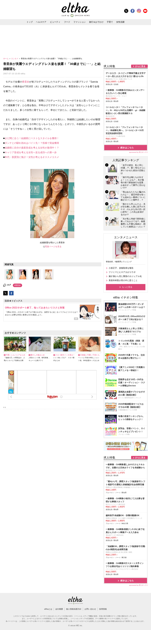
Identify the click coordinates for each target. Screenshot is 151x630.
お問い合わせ (90, 609)
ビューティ (55, 22)
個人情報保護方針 (73, 609)
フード (67, 22)
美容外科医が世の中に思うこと (123, 280)
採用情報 (103, 609)
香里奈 (25, 81)
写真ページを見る (53, 246)
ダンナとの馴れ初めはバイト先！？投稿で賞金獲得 (32, 143)
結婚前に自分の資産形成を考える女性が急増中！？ (32, 147)
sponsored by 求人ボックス (138, 152)
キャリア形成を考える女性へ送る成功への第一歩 (31, 152)
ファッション (79, 22)
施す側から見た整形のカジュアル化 (125, 276)
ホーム (6, 59)
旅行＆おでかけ (96, 22)
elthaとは (48, 609)
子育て (110, 22)
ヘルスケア (41, 22)
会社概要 (59, 609)
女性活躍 (120, 22)
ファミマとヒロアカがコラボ (122, 272)
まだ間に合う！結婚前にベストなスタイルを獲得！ (32, 138)
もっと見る (127, 287)
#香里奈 (17, 285)
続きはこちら (127, 147)
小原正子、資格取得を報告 (121, 268)
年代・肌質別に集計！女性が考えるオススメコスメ (32, 157)
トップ (30, 22)
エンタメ (15, 59)
